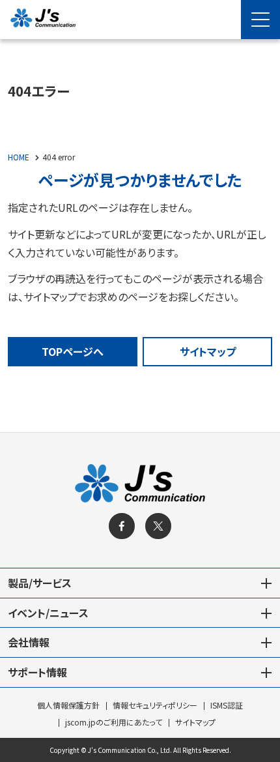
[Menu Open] (260, 19)
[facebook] (122, 526)
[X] (158, 526)
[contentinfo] (140, 597)
